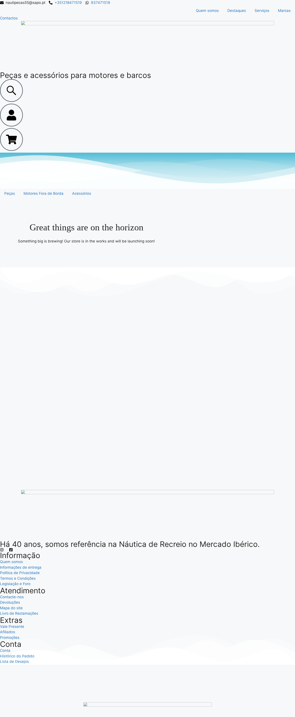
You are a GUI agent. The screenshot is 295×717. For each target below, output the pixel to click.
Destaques (236, 10)
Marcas (284, 10)
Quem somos (207, 10)
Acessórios (81, 193)
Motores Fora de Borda (43, 193)
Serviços (262, 10)
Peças (9, 193)
